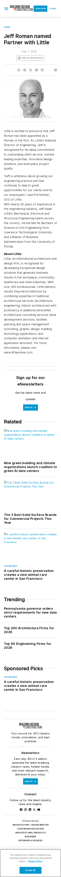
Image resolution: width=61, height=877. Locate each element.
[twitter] (30, 70)
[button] (6, 8)
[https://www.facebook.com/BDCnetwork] (21, 809)
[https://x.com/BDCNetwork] (34, 809)
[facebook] (18, 70)
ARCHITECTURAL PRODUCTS (30, 832)
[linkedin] (24, 70)
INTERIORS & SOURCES (30, 840)
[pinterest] (36, 70)
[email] (42, 70)
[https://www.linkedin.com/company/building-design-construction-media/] (30, 809)
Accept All (30, 870)
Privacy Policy (35, 861)
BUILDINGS (30, 836)
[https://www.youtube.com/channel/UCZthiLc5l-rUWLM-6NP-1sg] (38, 809)
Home (7, 27)
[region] (30, 863)
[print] (55, 70)
